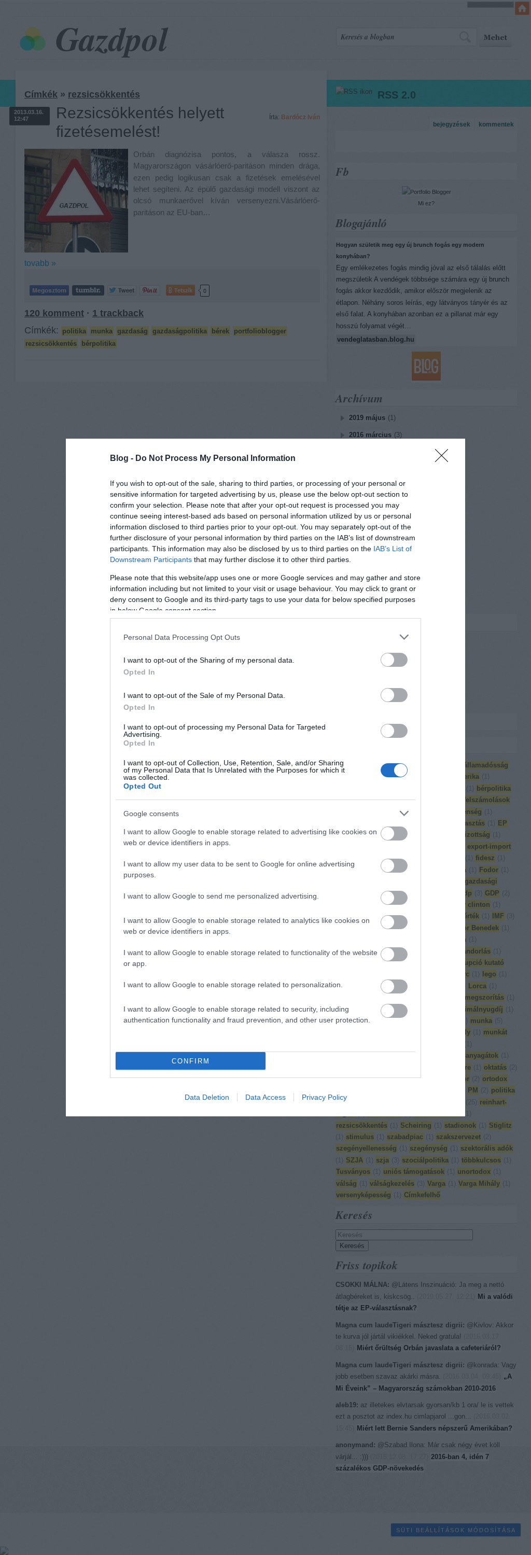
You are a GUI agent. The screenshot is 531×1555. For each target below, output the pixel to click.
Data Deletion (207, 1097)
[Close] (445, 459)
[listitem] (265, 637)
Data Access (265, 1097)
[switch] (394, 660)
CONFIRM (191, 1061)
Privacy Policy (324, 1097)
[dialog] (265, 777)
